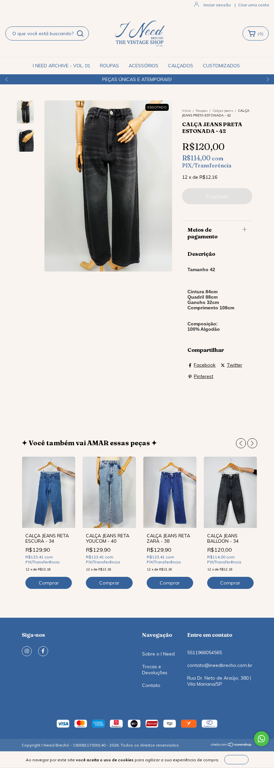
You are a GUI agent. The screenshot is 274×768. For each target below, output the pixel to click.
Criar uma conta (253, 4)
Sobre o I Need (158, 654)
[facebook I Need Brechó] (43, 651)
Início (186, 110)
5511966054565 (204, 652)
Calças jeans (223, 110)
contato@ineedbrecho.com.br (219, 665)
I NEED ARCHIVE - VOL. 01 (61, 66)
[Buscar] (80, 33)
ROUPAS (109, 66)
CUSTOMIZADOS (221, 66)
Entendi (236, 759)
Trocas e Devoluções (154, 670)
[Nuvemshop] (231, 745)
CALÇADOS (180, 66)
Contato (151, 685)
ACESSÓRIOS (143, 66)
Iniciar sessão (217, 4)
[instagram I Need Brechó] (27, 651)
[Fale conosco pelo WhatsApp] (261, 738)
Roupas (202, 110)
